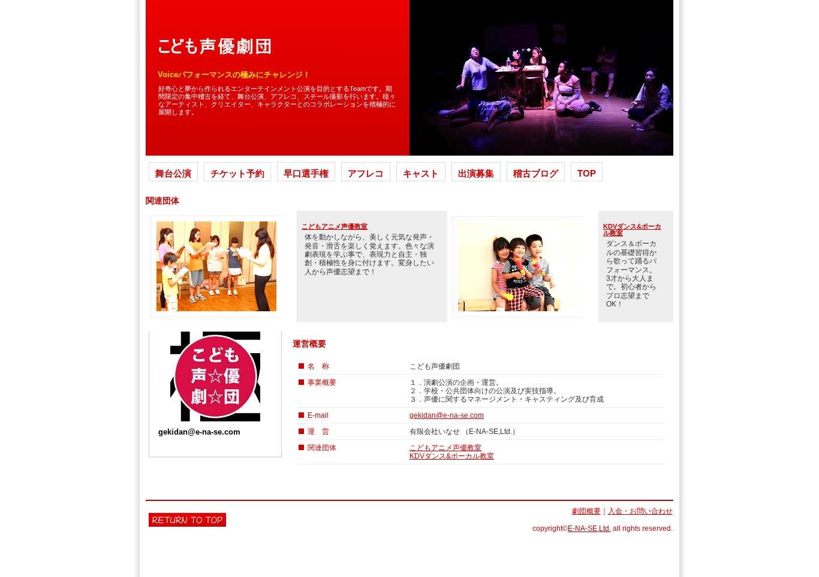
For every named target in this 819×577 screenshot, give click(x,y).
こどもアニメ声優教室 (335, 226)
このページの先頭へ (187, 520)
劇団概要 (586, 511)
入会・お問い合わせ (640, 511)
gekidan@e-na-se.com (447, 415)
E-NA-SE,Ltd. (589, 528)
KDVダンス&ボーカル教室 (632, 229)
